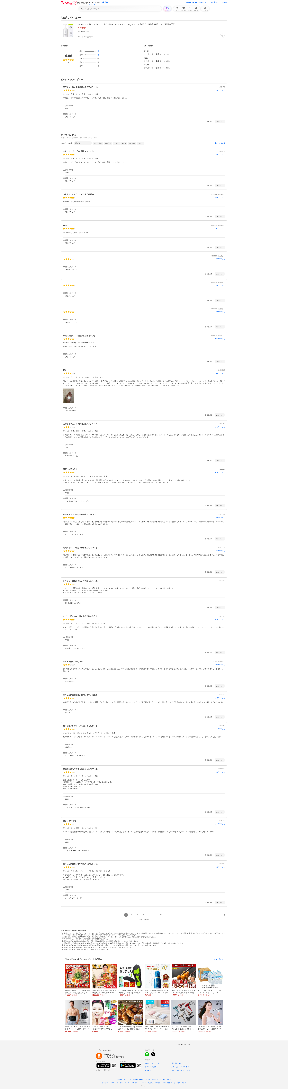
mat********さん (220, 197)
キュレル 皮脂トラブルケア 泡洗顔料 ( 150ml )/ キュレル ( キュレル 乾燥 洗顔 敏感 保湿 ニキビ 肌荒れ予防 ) (127, 24)
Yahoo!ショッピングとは (153, 1063)
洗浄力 (116, 143)
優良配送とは (176, 1063)
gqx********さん (220, 824)
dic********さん (220, 228)
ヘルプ (225, 2)
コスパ (140, 143)
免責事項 (150, 1083)
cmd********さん (220, 698)
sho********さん (220, 665)
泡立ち (124, 143)
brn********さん (220, 772)
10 (161, 915)
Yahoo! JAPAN (191, 2)
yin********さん (220, 517)
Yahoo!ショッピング (124, 1079)
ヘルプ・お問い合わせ (168, 1083)
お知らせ (148, 1070)
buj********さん (220, 90)
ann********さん (220, 427)
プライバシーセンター (123, 1083)
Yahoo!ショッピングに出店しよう (210, 2)
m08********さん (220, 259)
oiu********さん (220, 285)
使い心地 (108, 143)
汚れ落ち (132, 143)
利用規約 (134, 1083)
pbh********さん (220, 472)
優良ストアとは (150, 1067)
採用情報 (157, 1083)
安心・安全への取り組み (180, 1067)
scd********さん (220, 312)
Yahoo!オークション (152, 1079)
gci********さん (220, 373)
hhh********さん (220, 339)
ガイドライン (143, 1083)
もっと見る (218, 959)
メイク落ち (98, 143)
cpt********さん (220, 867)
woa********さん (220, 619)
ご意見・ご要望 (181, 1083)
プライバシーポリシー (109, 1083)
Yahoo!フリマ (166, 1079)
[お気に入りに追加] (222, 36)
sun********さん (220, 729)
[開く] (68, 396)
